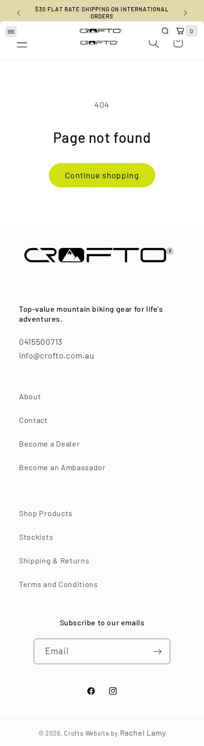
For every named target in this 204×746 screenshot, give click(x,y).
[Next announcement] (185, 12)
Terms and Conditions (58, 583)
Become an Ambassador (62, 467)
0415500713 (41, 341)
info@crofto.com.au (56, 355)
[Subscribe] (158, 651)
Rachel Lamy (143, 732)
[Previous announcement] (18, 12)
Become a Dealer (49, 443)
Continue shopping (102, 175)
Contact (33, 419)
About (30, 396)
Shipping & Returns (54, 560)
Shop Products (46, 513)
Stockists (36, 536)
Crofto (74, 733)
